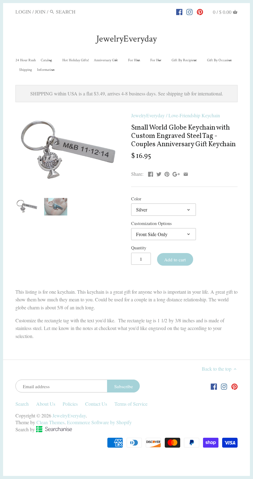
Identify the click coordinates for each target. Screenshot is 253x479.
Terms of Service (130, 404)
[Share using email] (185, 173)
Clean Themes (50, 422)
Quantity (138, 247)
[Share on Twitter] (158, 173)
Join (40, 11)
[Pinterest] (200, 11)
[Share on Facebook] (150, 173)
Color (136, 198)
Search (22, 404)
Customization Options (151, 223)
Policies (70, 404)
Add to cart (175, 259)
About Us (45, 404)
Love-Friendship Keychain (194, 115)
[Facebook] (179, 11)
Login (23, 11)
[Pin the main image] (166, 173)
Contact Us (96, 404)
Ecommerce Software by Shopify (99, 422)
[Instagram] (189, 11)
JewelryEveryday (126, 39)
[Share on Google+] (176, 173)
